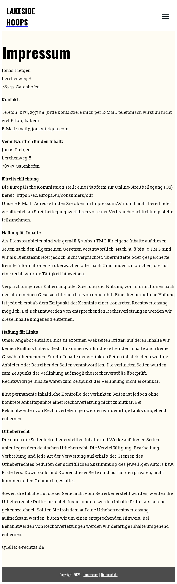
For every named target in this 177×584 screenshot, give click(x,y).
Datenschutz (109, 574)
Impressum (91, 574)
